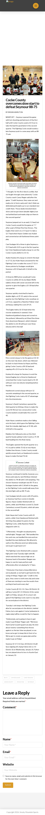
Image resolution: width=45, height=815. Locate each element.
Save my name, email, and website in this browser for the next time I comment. (23, 777)
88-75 (5, 677)
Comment (10, 707)
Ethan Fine (20, 682)
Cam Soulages (15, 677)
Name (7, 739)
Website (8, 764)
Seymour (31, 682)
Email (7, 752)
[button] (36, 6)
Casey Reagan (28, 677)
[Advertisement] (22, 38)
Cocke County (8, 682)
